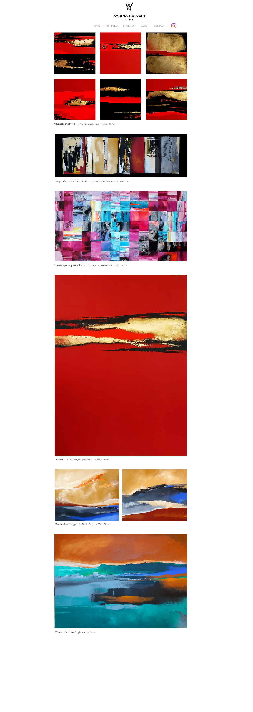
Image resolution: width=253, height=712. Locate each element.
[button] (111, 25)
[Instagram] (173, 25)
